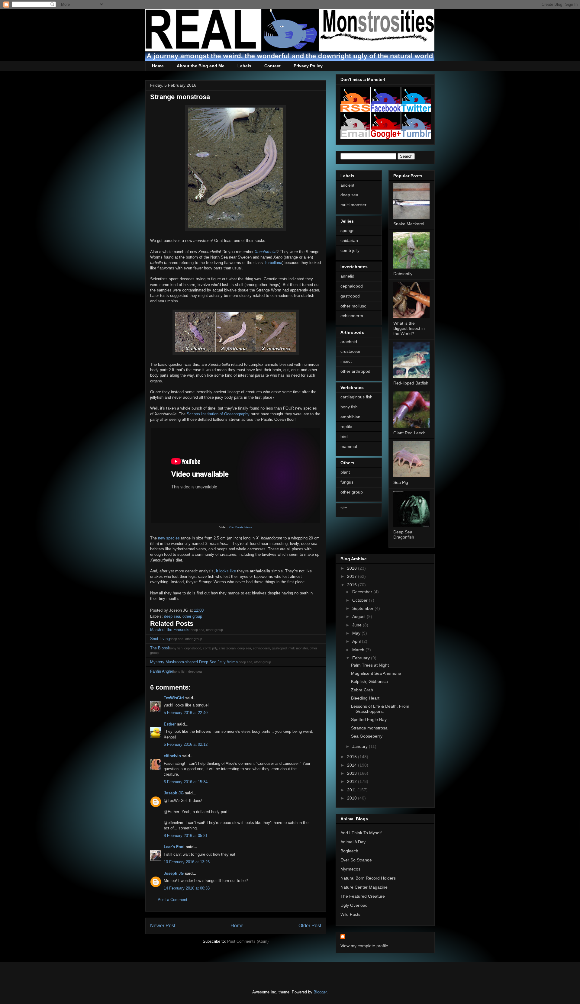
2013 (352, 773)
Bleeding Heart (365, 698)
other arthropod (355, 371)
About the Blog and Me (200, 65)
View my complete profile (364, 945)
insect (346, 361)
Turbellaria (273, 262)
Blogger (320, 992)
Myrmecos (350, 869)
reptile (346, 426)
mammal (348, 446)
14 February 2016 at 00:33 (187, 888)
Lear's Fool (174, 847)
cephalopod (351, 286)
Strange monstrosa (369, 728)
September (363, 608)
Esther (170, 724)
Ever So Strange (356, 860)
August (359, 616)
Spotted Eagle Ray (369, 719)
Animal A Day (353, 841)
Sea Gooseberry (366, 736)
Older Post (309, 925)
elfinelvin (172, 756)
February (361, 657)
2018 (352, 568)
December (362, 591)
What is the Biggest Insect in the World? (409, 328)
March (359, 649)
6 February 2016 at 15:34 (186, 782)
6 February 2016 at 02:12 (186, 744)
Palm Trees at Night (370, 665)
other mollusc (353, 306)
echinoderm (351, 315)
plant (345, 472)
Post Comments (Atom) (248, 941)
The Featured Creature (362, 896)
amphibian (350, 416)
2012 (352, 781)
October (360, 600)
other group (192, 616)
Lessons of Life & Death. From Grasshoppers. (380, 709)
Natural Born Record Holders (368, 878)
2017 (352, 576)
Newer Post (162, 925)
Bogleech (349, 850)
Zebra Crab (362, 689)
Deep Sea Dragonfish (403, 534)
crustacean (351, 351)
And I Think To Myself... (362, 832)
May (357, 633)
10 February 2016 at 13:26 (187, 862)
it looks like (226, 571)
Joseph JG (174, 793)
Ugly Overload (354, 905)
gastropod (350, 296)
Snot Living (160, 638)
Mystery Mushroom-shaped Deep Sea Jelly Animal (194, 662)
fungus (346, 482)
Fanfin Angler (161, 671)
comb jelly (349, 250)
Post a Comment (172, 899)
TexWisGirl (174, 698)
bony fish (349, 406)
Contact (272, 65)
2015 (352, 756)
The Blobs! (159, 648)
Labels (244, 65)
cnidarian (349, 240)
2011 (352, 789)
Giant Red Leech (409, 432)
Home (158, 65)
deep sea (172, 616)
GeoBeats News (240, 527)
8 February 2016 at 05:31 (186, 835)
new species (169, 538)
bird (344, 436)
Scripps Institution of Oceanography (218, 414)
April (357, 641)
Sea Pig (400, 482)
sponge (347, 230)
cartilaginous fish (356, 396)
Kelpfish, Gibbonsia (369, 681)
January (360, 746)
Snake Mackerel (408, 223)
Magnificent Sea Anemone (376, 673)
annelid (347, 276)
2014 (352, 765)
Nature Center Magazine (364, 887)
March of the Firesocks (170, 629)
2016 (352, 584)
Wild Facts (350, 914)
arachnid (348, 341)
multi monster (353, 204)
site (343, 507)
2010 (352, 798)
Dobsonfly (402, 273)
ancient (347, 185)
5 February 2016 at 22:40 (186, 712)
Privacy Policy (308, 65)
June (357, 625)
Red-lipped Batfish (410, 383)
